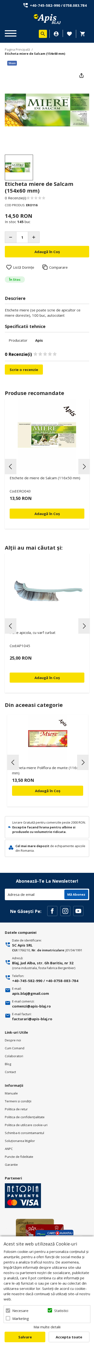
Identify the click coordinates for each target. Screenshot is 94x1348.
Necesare (20, 1310)
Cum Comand (14, 1048)
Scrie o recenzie (24, 369)
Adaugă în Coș (47, 790)
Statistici (61, 1310)
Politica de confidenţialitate (25, 1117)
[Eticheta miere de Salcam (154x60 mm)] (19, 167)
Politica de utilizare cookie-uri (26, 1125)
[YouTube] (78, 911)
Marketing (20, 1318)
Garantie (11, 1164)
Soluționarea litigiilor (20, 1141)
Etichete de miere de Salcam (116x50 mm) (45, 477)
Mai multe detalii (47, 1326)
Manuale (11, 1093)
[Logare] (56, 34)
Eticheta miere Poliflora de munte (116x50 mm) (47, 770)
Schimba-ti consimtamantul (24, 1133)
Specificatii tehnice (25, 326)
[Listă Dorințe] (69, 33)
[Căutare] (43, 34)
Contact (10, 1072)
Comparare (58, 267)
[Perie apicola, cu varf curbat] (47, 589)
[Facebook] (52, 911)
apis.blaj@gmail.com (30, 993)
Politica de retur (16, 1109)
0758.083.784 (75, 5)
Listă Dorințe (23, 267)
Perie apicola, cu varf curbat (32, 632)
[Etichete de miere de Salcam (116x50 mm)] (47, 435)
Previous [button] (10, 466)
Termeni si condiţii (18, 1101)
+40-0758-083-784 (62, 980)
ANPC (9, 1149)
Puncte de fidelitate (19, 1156)
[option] (47, 110)
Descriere (15, 298)
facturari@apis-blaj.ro (32, 1018)
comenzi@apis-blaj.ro (31, 1006)
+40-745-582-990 (45, 5)
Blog (8, 1064)
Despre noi (13, 1040)
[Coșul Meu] (84, 34)
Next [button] (84, 466)
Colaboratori (14, 1056)
